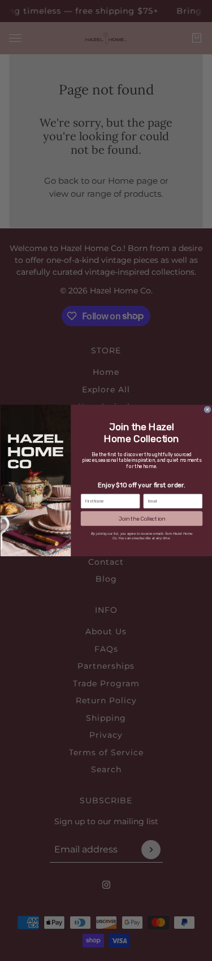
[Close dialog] (207, 410)
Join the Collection (141, 519)
